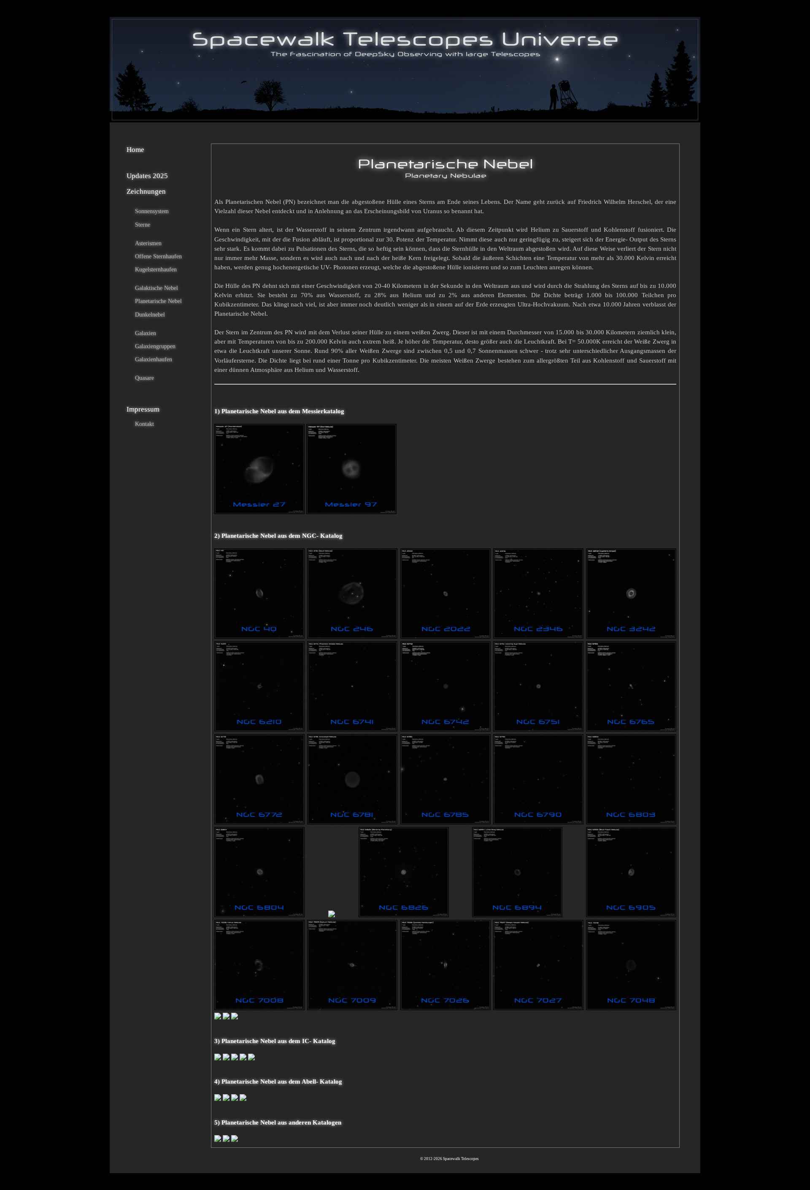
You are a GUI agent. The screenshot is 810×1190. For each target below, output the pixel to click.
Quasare (144, 377)
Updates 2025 (147, 176)
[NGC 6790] (538, 822)
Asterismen (148, 243)
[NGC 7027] (538, 1008)
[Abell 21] (217, 1098)
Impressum (143, 409)
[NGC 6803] (631, 822)
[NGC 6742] (445, 729)
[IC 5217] (251, 1058)
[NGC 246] (352, 636)
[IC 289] (217, 1058)
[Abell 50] (234, 1098)
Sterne (142, 224)
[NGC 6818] (331, 915)
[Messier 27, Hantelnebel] (259, 512)
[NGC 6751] (538, 729)
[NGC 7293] (226, 1017)
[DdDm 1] (217, 1139)
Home (135, 150)
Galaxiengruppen (155, 346)
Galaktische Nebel (156, 288)
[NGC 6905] (631, 915)
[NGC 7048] (631, 1008)
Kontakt (144, 423)
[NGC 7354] (234, 1017)
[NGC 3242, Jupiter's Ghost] (631, 636)
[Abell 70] (243, 1098)
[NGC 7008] (259, 1008)
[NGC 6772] (259, 822)
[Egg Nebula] (226, 1139)
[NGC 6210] (259, 729)
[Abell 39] (226, 1098)
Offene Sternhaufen (158, 256)
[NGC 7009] (352, 1008)
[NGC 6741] (352, 729)
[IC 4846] (234, 1058)
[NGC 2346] (538, 636)
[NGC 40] (259, 636)
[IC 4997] (243, 1058)
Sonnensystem (152, 211)
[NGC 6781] (352, 822)
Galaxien (145, 333)
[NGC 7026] (445, 1008)
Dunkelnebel (150, 314)
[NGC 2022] (445, 636)
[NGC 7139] (217, 1017)
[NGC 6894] (517, 915)
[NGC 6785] (445, 822)
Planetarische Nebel (158, 301)
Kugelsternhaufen (156, 269)
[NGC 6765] (631, 729)
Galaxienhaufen (153, 359)
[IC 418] (226, 1058)
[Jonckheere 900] (234, 1139)
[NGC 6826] (404, 915)
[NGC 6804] (259, 915)
